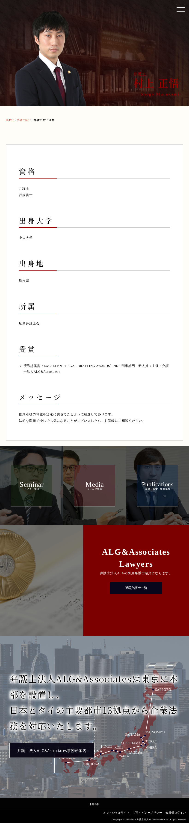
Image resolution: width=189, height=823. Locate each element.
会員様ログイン (175, 812)
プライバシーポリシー (147, 812)
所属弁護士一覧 (136, 588)
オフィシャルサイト (116, 812)
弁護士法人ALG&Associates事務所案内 (52, 750)
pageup (94, 803)
